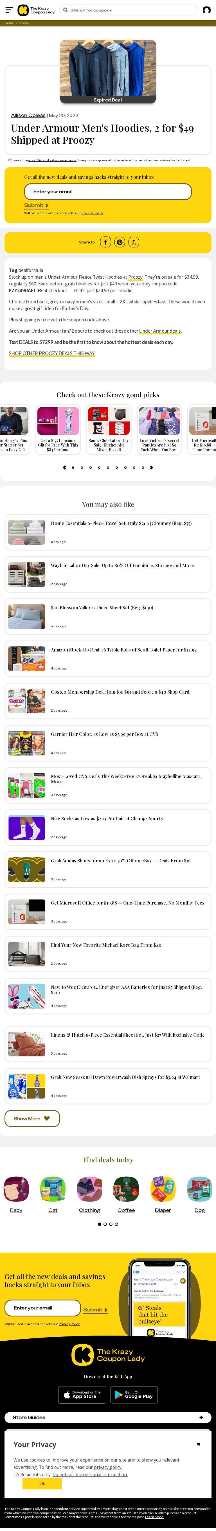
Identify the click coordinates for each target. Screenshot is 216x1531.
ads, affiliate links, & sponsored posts (52, 160)
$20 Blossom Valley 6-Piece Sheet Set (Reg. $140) (102, 607)
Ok (42, 1483)
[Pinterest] (119, 242)
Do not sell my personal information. (90, 1474)
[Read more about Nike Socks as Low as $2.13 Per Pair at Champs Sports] (25, 827)
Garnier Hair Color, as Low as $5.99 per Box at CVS (104, 734)
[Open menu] (9, 10)
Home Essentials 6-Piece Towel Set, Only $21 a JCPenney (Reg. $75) (121, 523)
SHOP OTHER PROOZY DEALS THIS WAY (52, 353)
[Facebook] (105, 242)
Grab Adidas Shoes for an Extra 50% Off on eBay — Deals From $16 (121, 860)
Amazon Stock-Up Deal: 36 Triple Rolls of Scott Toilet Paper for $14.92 (124, 649)
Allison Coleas (28, 115)
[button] (201, 1417)
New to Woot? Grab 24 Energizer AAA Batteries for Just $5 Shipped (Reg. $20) (126, 989)
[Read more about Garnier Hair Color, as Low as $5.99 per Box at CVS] (25, 743)
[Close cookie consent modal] (198, 1444)
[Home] (36, 9)
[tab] (73, 467)
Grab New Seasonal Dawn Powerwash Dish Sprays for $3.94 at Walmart (125, 1077)
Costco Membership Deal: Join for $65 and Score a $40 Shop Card (120, 692)
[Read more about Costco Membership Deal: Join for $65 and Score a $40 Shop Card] (25, 701)
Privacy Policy (92, 213)
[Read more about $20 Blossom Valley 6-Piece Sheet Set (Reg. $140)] (25, 616)
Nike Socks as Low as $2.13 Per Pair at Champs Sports (107, 818)
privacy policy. (108, 1467)
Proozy (135, 277)
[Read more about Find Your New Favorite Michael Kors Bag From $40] (25, 954)
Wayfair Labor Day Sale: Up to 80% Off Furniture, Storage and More (122, 565)
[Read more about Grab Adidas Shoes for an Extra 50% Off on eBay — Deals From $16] (25, 869)
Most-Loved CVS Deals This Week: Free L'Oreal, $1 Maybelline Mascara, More (126, 778)
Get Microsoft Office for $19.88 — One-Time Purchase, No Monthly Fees (127, 902)
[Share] (133, 242)
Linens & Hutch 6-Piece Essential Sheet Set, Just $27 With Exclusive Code (128, 1035)
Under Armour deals (160, 330)
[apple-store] (82, 1395)
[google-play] (134, 1395)
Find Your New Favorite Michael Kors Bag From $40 (106, 945)
